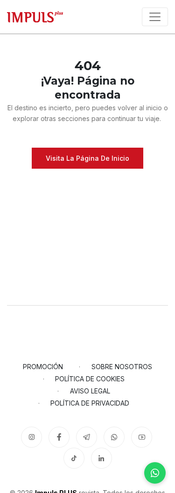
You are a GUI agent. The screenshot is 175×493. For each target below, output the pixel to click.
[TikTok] (73, 458)
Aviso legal (90, 391)
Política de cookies (90, 379)
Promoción (43, 367)
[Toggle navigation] (155, 16)
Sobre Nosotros (121, 367)
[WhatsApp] (155, 473)
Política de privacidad (89, 403)
